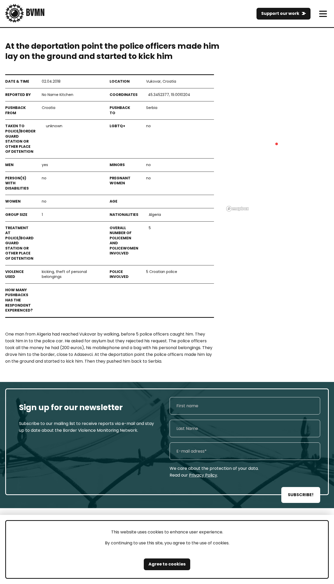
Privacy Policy (203, 475)
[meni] (323, 14)
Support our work (280, 13)
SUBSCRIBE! (301, 495)
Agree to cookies (167, 564)
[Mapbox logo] (237, 209)
